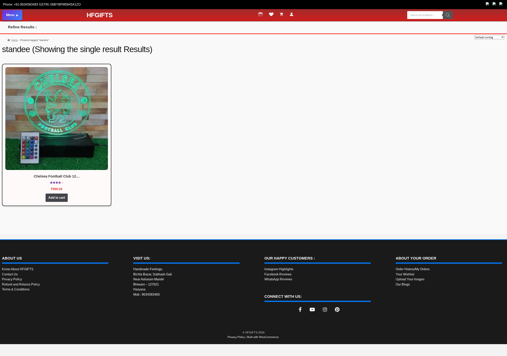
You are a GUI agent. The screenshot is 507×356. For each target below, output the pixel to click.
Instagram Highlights (278, 269)
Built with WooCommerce (263, 337)
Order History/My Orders (413, 269)
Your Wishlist (405, 274)
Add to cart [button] (56, 197)
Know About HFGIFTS (17, 269)
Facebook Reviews (278, 274)
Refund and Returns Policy (21, 284)
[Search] (448, 15)
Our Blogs (403, 284)
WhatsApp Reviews (278, 279)
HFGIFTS (99, 15)
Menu (10, 15)
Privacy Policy (12, 279)
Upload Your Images (410, 279)
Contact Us (10, 274)
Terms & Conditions (16, 289)
